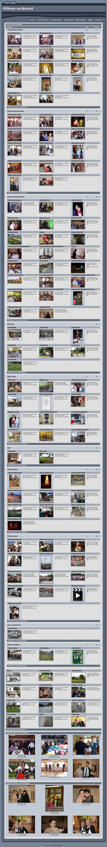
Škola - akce (11, 380)
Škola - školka (11, 376)
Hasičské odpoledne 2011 (15, 275)
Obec (9, 448)
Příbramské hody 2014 (78, 571)
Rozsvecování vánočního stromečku (19, 246)
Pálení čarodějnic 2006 (14, 472)
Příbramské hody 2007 (46, 539)
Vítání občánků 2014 (77, 61)
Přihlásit (13, 3)
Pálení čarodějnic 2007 (46, 472)
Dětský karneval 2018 (14, 175)
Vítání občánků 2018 (14, 93)
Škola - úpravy (12, 394)
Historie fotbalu (11, 714)
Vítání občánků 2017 (77, 75)
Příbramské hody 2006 (14, 539)
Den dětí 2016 (75, 345)
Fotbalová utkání (77, 670)
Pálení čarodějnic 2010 (46, 490)
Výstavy (73, 246)
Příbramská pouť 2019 (14, 307)
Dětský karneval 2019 (46, 175)
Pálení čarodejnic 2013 (46, 504)
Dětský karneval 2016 (46, 161)
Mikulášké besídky (13, 412)
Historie (9, 670)
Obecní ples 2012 (45, 200)
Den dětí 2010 (75, 327)
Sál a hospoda (44, 260)
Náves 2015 (43, 451)
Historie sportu (12, 628)
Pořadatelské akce (44, 670)
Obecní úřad (11, 451)
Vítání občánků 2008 (14, 46)
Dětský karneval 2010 (46, 129)
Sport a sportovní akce (14, 625)
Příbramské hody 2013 (46, 571)
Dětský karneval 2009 (14, 129)
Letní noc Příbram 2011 (78, 260)
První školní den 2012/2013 (79, 412)
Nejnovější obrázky (43, 20)
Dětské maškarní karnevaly (15, 111)
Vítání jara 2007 (12, 648)
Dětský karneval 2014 (77, 143)
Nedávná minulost (44, 700)
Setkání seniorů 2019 (45, 685)
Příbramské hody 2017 (78, 585)
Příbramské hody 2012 (14, 571)
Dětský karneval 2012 (14, 143)
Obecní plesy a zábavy (14, 200)
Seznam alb (32, 20)
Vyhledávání (98, 20)
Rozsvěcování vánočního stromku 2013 (51, 246)
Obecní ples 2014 (13, 218)
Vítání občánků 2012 (14, 61)
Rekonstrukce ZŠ (13, 429)
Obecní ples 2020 (45, 307)
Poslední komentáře (56, 20)
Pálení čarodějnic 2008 (78, 472)
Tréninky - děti (11, 700)
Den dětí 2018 (12, 359)
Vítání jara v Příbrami (13, 644)
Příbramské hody (12, 536)
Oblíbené (90, 20)
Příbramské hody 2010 (46, 553)
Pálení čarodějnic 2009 (14, 490)
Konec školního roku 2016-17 (80, 429)
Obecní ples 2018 (76, 218)
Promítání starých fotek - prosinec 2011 (83, 275)
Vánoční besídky (76, 394)
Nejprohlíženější (68, 20)
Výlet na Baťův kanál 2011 (79, 380)
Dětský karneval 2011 (77, 129)
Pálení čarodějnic (12, 469)
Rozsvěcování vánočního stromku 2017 (83, 289)
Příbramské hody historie (15, 585)
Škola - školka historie (46, 394)
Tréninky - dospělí (77, 685)
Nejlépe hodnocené (80, 20)
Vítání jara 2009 (44, 648)
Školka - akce (44, 380)
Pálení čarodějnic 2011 (78, 490)
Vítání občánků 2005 (46, 33)
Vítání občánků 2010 (77, 46)
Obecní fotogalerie (17, 24)
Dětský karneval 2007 (46, 114)
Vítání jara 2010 (76, 648)
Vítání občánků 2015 (14, 75)
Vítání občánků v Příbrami (15, 29)
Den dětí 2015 (44, 345)
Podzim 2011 (75, 714)
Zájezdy (42, 232)
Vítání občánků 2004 (14, 33)
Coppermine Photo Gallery (56, 845)
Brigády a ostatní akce (78, 700)
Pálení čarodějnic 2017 (14, 519)
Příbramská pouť (13, 232)
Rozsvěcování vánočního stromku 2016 (51, 289)
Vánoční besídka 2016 (46, 429)
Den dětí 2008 (12, 327)
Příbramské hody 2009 (14, 553)
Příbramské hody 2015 (46, 585)
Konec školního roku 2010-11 (48, 412)
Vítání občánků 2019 (46, 93)
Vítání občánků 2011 (46, 61)
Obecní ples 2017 (45, 218)
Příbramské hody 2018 (14, 603)
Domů (7, 3)
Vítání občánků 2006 (77, 33)
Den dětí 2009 (44, 327)
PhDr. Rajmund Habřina (14, 685)
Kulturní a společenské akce (15, 196)
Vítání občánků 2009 (46, 46)
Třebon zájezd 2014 (77, 232)
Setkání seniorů (12, 260)
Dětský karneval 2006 (14, 114)
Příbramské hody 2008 (78, 539)
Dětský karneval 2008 (77, 114)
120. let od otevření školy (15, 289)
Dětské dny (10, 324)
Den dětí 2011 (12, 345)
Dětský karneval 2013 (46, 143)
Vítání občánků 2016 (46, 75)
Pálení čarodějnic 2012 (14, 504)
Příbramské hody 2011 (78, 553)
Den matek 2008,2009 (46, 275)
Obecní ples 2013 (76, 200)
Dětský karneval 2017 (77, 161)
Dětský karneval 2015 (14, 161)
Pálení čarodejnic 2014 (78, 504)
